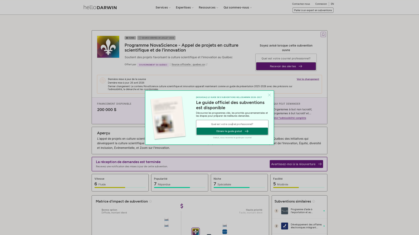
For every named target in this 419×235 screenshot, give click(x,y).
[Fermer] (269, 95)
